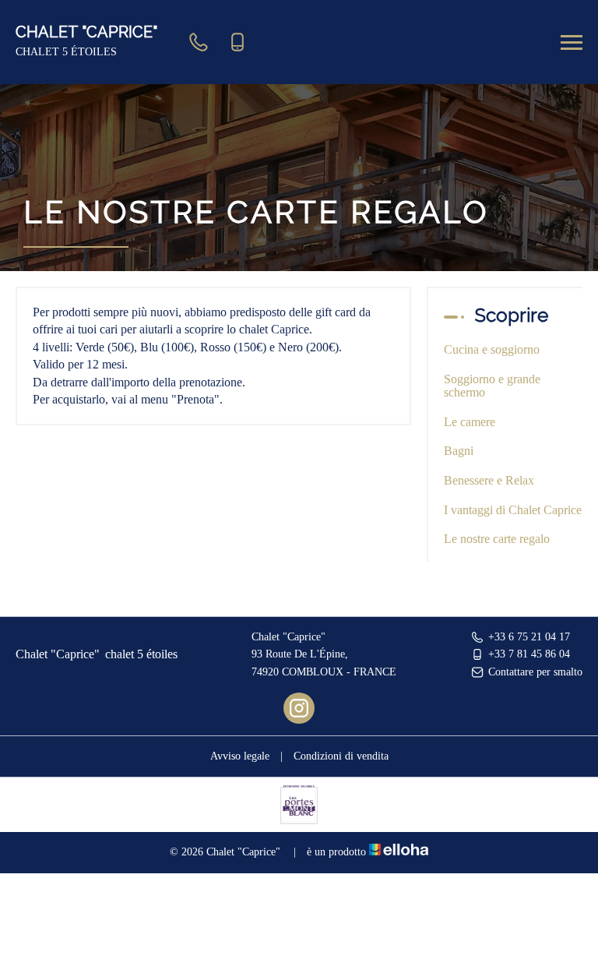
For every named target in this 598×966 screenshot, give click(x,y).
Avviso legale (239, 756)
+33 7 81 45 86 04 (529, 654)
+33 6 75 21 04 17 (529, 637)
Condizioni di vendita (341, 756)
